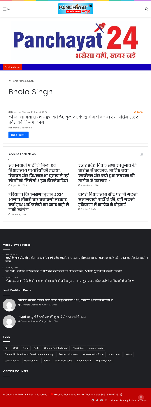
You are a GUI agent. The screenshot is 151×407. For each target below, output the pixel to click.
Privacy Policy (128, 400)
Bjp (6, 348)
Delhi (36, 348)
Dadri (26, 348)
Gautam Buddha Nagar (56, 348)
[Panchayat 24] (75, 8)
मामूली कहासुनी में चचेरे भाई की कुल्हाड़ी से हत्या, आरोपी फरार (52, 317)
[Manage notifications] (141, 397)
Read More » (18, 134)
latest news (114, 354)
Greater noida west (68, 354)
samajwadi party (63, 360)
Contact (142, 400)
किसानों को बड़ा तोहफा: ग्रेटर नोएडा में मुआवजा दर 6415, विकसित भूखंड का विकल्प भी (65, 300)
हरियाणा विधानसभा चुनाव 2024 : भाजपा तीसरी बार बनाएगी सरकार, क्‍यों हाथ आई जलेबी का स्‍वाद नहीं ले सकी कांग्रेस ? (38, 202)
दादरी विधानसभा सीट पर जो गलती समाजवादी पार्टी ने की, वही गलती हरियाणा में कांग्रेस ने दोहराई (108, 199)
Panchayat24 (31, 360)
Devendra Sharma (20, 112)
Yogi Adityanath (104, 360)
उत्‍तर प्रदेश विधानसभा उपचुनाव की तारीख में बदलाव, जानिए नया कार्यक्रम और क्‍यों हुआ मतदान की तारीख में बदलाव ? (107, 173)
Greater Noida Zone (93, 354)
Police (46, 360)
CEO (15, 348)
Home (14, 80)
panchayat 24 (12, 360)
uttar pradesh (84, 360)
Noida (129, 354)
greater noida (96, 348)
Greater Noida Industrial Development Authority (29, 354)
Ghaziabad (78, 348)
